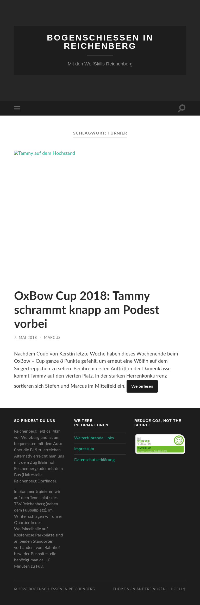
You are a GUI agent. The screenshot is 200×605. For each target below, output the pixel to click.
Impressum (84, 449)
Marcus (52, 338)
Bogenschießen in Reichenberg (100, 42)
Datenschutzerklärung (94, 460)
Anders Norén (151, 589)
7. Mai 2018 (25, 338)
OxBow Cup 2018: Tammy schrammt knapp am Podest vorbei (86, 310)
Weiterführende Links (94, 438)
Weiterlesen (142, 386)
